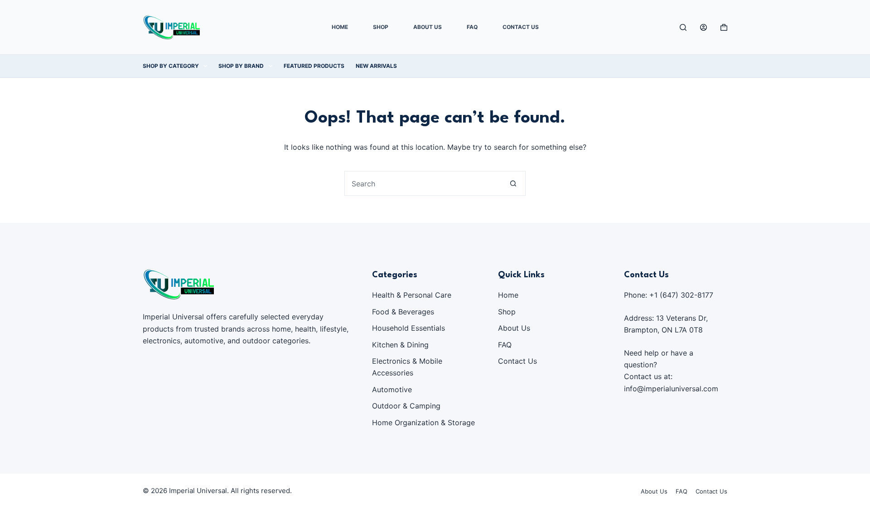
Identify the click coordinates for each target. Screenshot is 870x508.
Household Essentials (408, 327)
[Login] (703, 27)
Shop (380, 27)
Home (340, 27)
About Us (427, 27)
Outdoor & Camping (406, 405)
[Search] (683, 27)
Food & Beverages (403, 311)
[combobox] (423, 183)
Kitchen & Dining (400, 344)
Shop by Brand (241, 65)
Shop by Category (171, 65)
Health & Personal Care (411, 294)
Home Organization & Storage (423, 422)
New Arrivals (376, 65)
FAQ (472, 27)
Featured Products (314, 65)
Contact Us (521, 27)
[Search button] (513, 183)
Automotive (392, 389)
